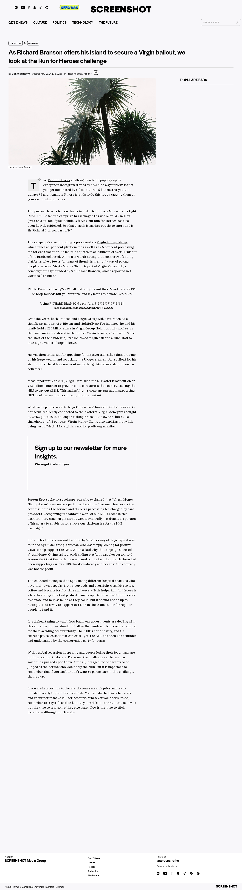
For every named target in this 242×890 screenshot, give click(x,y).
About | (8, 887)
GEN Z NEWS (18, 22)
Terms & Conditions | (23, 887)
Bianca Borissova (21, 74)
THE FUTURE (108, 22)
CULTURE (40, 22)
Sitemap (60, 887)
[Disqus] (68, 772)
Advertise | (40, 887)
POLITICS (60, 22)
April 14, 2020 (104, 308)
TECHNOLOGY (82, 22)
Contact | (50, 887)
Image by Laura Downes (20, 167)
